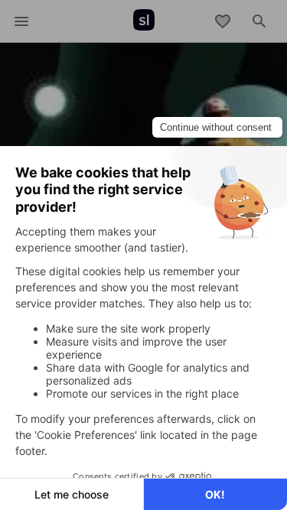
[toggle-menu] (21, 21)
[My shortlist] (223, 21)
